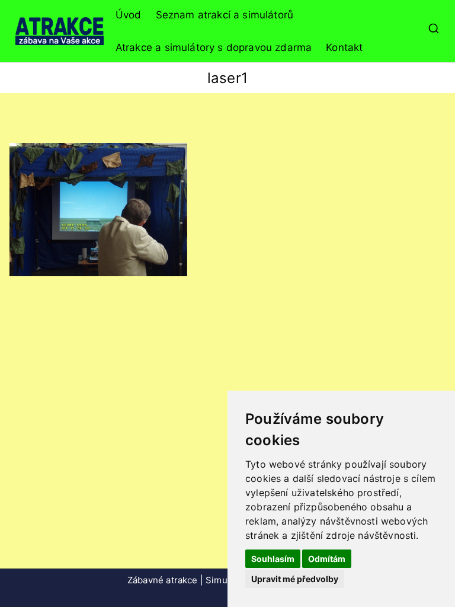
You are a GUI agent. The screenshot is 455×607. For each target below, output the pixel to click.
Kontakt (344, 47)
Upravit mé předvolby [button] (294, 579)
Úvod (129, 15)
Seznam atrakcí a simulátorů (225, 15)
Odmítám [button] (326, 559)
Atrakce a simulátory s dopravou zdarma (214, 47)
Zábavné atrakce (162, 580)
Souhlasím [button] (272, 559)
